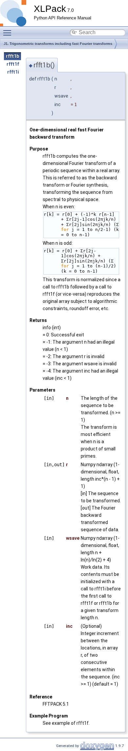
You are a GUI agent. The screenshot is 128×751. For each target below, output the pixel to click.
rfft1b (12, 56)
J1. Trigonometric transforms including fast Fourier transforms (58, 44)
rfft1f (13, 64)
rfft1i (13, 72)
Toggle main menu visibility (8, 32)
